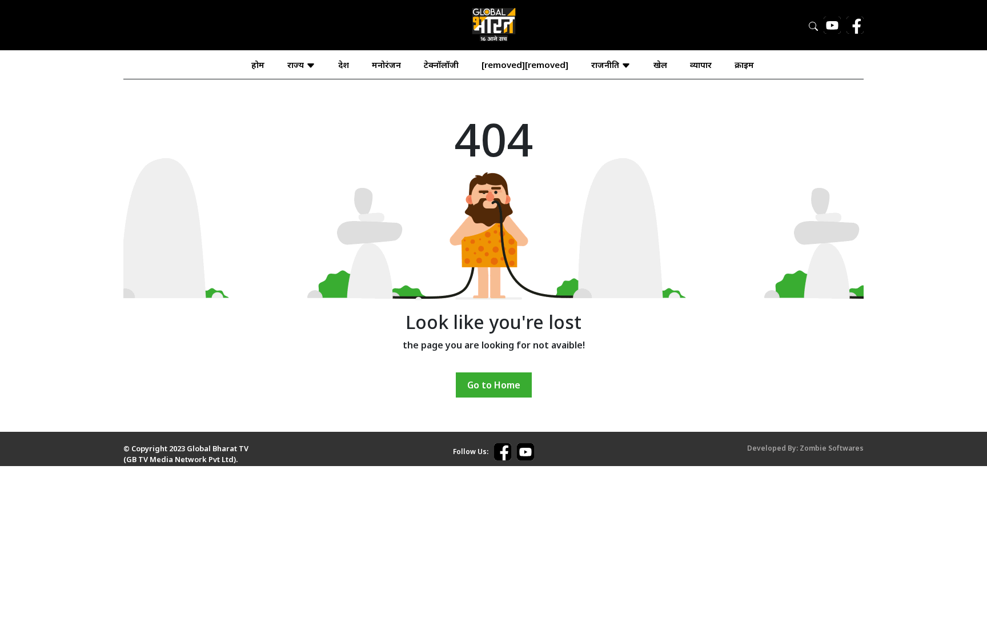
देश (343, 64)
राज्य (296, 64)
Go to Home (493, 385)
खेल (660, 64)
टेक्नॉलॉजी (441, 64)
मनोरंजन (386, 64)
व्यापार (701, 64)
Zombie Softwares (832, 448)
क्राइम (744, 64)
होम (257, 64)
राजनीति (606, 64)
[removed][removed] (525, 64)
